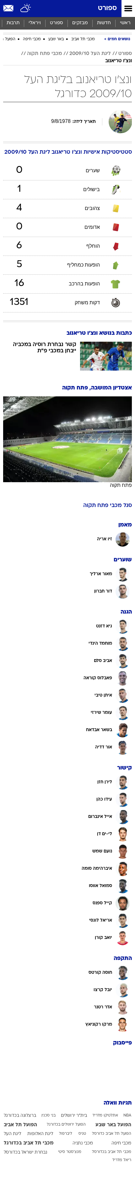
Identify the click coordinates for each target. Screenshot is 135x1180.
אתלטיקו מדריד (105, 1115)
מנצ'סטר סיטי (69, 1152)
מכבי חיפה (32, 39)
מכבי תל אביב (83, 39)
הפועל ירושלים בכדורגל (66, 1125)
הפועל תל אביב (20, 1125)
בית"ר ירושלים (74, 1116)
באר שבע (56, 39)
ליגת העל (12, 1134)
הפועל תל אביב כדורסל (111, 1134)
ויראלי (35, 23)
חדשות (104, 23)
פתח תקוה (121, 485)
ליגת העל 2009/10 (90, 53)
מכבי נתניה (83, 1143)
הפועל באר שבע (113, 1125)
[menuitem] (103, 23)
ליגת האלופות (40, 1134)
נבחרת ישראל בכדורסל (25, 1152)
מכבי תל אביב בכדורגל (29, 1143)
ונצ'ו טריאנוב (118, 60)
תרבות (13, 23)
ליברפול (65, 1134)
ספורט (107, 8)
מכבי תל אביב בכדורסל (111, 1152)
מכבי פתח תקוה (44, 53)
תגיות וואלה (118, 1103)
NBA (127, 1115)
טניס (82, 1134)
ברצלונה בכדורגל (20, 1116)
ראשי (125, 23)
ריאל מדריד (121, 1160)
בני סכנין (48, 1115)
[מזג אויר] (25, 8)
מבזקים (80, 23)
